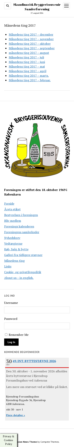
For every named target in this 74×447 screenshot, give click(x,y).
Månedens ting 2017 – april (27, 71)
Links (7, 266)
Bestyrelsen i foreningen (21, 215)
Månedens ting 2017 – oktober (30, 44)
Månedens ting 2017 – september (32, 48)
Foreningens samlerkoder (21, 232)
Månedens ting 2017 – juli (26, 57)
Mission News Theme (25, 441)
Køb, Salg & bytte (16, 249)
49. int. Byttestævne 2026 (34, 361)
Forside (9, 203)
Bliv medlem (12, 221)
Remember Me (18, 335)
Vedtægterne (13, 243)
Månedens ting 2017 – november (31, 39)
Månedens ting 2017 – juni (27, 62)
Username (11, 303)
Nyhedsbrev (12, 238)
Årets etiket (12, 209)
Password (10, 319)
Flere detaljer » (15, 415)
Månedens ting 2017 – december (31, 34)
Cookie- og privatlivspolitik (22, 272)
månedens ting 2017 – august (29, 53)
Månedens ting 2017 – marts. (29, 75)
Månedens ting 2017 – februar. (30, 80)
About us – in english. (19, 278)
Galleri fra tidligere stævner (23, 255)
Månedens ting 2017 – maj (27, 66)
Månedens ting (14, 261)
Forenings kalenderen (19, 226)
